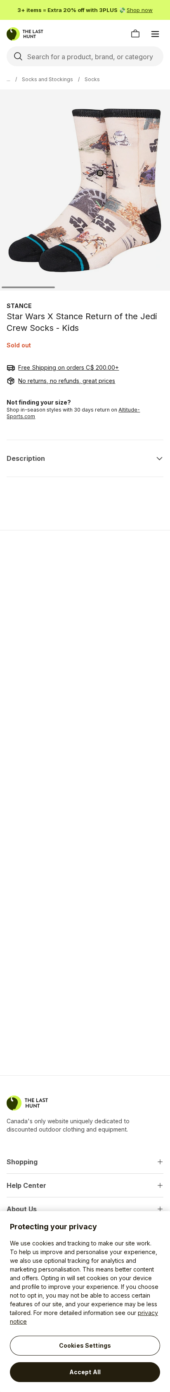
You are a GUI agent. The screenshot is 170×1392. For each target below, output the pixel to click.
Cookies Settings (85, 1345)
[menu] (155, 34)
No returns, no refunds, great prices (66, 380)
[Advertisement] (85, 629)
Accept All (85, 1371)
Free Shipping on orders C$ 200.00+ (68, 367)
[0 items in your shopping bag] (135, 34)
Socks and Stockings (47, 79)
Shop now (140, 10)
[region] (85, 1301)
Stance (19, 305)
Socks (92, 79)
